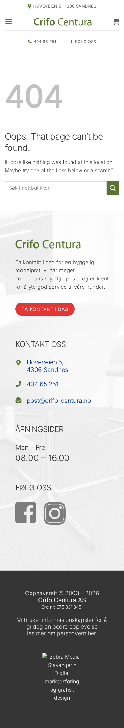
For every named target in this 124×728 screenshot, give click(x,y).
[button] (8, 21)
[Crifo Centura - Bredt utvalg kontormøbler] (62, 21)
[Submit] (113, 187)
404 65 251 (43, 384)
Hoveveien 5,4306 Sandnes (47, 365)
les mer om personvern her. (62, 633)
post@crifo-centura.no (59, 400)
